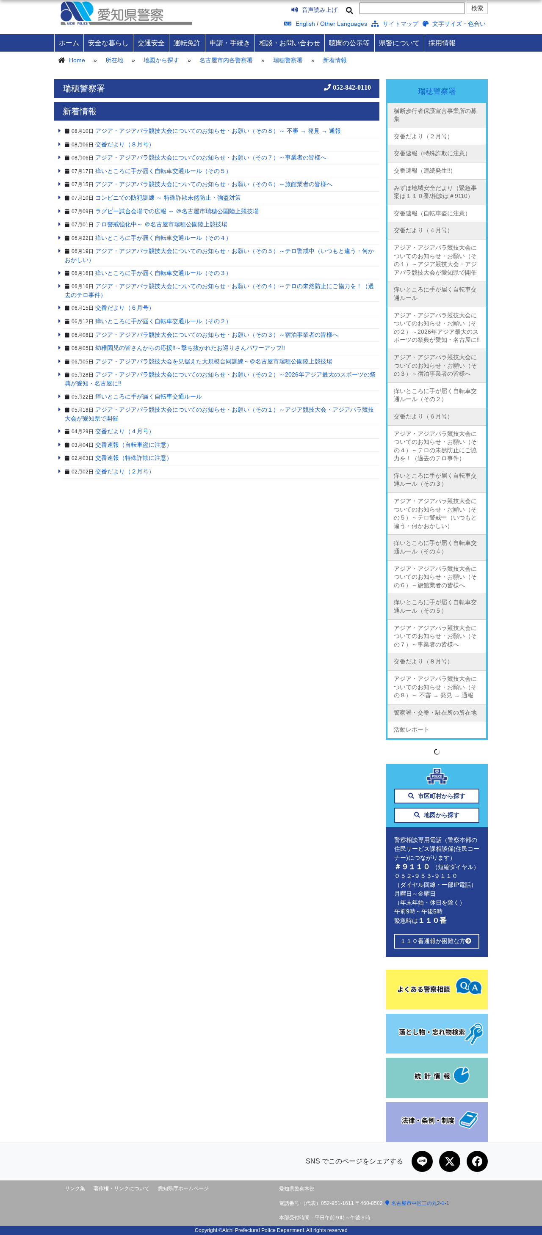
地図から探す (161, 60)
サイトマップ (399, 23)
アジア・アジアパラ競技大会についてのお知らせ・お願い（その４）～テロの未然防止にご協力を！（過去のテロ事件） (435, 446)
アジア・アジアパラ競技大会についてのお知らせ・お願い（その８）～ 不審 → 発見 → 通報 (435, 687)
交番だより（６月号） (423, 416)
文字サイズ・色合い (458, 23)
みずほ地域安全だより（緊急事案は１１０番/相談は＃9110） (435, 192)
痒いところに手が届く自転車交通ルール (435, 293)
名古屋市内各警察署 (226, 60)
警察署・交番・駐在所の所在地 (435, 712)
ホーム (69, 43)
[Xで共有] (449, 1161)
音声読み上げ (318, 9)
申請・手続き (230, 43)
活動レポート (411, 729)
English (304, 23)
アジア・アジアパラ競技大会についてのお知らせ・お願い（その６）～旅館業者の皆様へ (435, 577)
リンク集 (75, 1188)
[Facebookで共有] (477, 1161)
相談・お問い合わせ (289, 43)
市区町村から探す (440, 795)
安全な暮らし (108, 43)
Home (77, 60)
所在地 (114, 60)
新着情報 (335, 60)
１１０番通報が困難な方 (432, 941)
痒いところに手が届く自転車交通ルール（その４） (435, 547)
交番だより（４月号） (423, 230)
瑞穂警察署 (288, 60)
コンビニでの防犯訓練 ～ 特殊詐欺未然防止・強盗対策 (168, 197)
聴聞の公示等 (349, 43)
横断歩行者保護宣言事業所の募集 (435, 115)
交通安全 (151, 43)
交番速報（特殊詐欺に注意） (432, 153)
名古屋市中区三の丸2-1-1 (420, 1203)
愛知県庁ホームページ (183, 1188)
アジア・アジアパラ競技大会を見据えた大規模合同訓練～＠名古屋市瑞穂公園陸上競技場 (213, 361)
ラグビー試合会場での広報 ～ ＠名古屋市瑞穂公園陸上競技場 (177, 211)
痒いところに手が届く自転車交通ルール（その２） (435, 395)
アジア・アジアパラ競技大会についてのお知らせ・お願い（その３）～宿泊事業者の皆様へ (435, 365)
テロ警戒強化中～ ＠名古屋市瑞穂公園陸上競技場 (161, 224)
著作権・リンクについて (121, 1188)
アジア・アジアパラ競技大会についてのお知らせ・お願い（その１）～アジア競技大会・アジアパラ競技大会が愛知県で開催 (435, 260)
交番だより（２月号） (423, 136)
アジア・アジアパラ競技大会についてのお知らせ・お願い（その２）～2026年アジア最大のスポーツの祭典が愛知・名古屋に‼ (437, 328)
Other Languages (343, 23)
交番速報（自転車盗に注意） (432, 213)
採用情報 (442, 43)
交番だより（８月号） (423, 661)
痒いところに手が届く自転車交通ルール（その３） (435, 479)
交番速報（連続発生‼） (425, 170)
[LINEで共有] (422, 1161)
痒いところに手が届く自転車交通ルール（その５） (435, 606)
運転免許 (187, 43)
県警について (399, 43)
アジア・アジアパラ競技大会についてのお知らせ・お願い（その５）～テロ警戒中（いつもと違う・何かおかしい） (435, 513)
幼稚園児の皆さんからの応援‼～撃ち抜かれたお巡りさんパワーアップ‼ (190, 347)
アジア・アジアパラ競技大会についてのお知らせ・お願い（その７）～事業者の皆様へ (435, 636)
